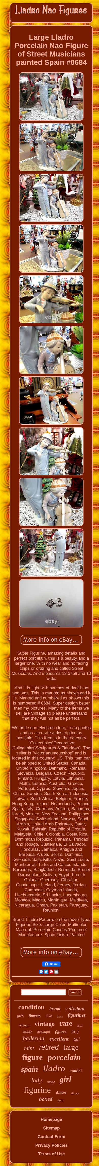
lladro (54, 1068)
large (71, 1047)
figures (60, 1032)
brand (55, 1008)
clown (80, 1026)
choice (51, 1082)
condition (31, 1007)
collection (75, 1008)
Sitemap (51, 1128)
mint (29, 1048)
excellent (59, 1039)
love (49, 1015)
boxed (46, 1099)
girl (65, 1079)
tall (77, 1039)
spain (29, 1069)
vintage (45, 1023)
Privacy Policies (51, 1145)
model (76, 1070)
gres (20, 1015)
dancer (61, 1093)
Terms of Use (51, 1154)
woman (24, 1025)
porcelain (64, 1057)
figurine (37, 1090)
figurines (77, 1015)
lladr (61, 1100)
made (27, 1032)
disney (75, 1093)
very (75, 1031)
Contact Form (51, 1136)
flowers (35, 1015)
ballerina (33, 1038)
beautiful (43, 1032)
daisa (60, 1016)
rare (66, 1023)
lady (36, 1080)
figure (32, 1057)
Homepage (51, 1119)
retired (49, 1047)
